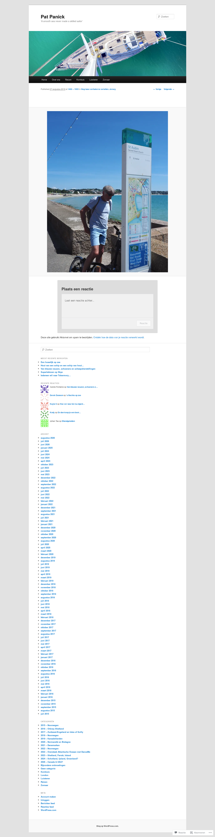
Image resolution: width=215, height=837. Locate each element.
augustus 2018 (48, 597)
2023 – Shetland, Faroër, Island (56, 755)
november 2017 (48, 623)
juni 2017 (45, 640)
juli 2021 (45, 517)
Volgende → (169, 89)
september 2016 (48, 670)
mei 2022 (45, 497)
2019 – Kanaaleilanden (51, 738)
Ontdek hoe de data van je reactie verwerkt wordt (118, 337)
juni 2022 (45, 494)
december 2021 (48, 507)
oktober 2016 (47, 667)
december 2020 (48, 527)
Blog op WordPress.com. (107, 826)
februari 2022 (47, 500)
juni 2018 (45, 603)
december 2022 (48, 477)
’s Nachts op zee (73, 395)
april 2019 (45, 574)
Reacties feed (47, 806)
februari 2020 (47, 554)
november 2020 (48, 530)
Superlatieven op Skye (52, 371)
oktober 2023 (47, 464)
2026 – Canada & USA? (52, 761)
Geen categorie (48, 768)
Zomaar (106, 79)
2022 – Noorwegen (50, 748)
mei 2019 (45, 570)
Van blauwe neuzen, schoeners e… (82, 386)
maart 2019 (46, 577)
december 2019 (48, 557)
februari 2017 (47, 653)
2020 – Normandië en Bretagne (56, 741)
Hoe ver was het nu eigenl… (72, 403)
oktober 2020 (47, 534)
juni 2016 (45, 680)
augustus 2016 (48, 673)
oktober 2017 (47, 627)
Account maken (48, 796)
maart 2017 (46, 650)
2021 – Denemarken (50, 745)
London (44, 775)
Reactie (143, 323)
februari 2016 (47, 693)
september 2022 (48, 484)
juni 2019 (45, 567)
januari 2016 (47, 697)
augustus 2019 (48, 560)
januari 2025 (47, 447)
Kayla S (53, 403)
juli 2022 (45, 490)
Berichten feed (48, 803)
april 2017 (45, 647)
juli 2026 (45, 441)
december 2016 (48, 660)
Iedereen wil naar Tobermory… (56, 375)
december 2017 (48, 620)
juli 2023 (45, 467)
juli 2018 (45, 600)
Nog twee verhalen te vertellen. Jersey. (98, 89)
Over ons (56, 79)
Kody (52, 412)
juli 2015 (45, 713)
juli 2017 (45, 637)
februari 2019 (47, 580)
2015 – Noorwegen (50, 725)
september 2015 (48, 707)
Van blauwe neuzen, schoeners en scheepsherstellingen (68, 368)
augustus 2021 (48, 514)
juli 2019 (45, 564)
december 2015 (48, 700)
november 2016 (48, 663)
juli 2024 (45, 451)
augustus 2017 (48, 633)
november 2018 (48, 587)
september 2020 (48, 537)
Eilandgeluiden (68, 421)
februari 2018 (47, 617)
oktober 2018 (47, 590)
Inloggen (45, 799)
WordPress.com (48, 810)
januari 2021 (47, 524)
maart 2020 (46, 550)
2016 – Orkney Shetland (52, 728)
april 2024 (45, 460)
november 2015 (48, 703)
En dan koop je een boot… (69, 412)
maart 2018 (46, 613)
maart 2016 (46, 690)
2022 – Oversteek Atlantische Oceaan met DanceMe (65, 751)
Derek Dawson (56, 395)
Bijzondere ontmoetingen (53, 765)
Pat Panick (53, 16)
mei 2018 (45, 607)
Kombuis (80, 79)
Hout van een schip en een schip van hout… (62, 365)
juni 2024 (45, 454)
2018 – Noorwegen (50, 735)
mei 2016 (45, 683)
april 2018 (45, 610)
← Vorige (157, 89)
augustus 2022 (48, 487)
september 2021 (48, 510)
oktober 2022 (47, 480)
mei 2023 (45, 474)
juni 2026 (45, 444)
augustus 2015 (48, 710)
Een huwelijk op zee (50, 362)
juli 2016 (45, 677)
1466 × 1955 (73, 89)
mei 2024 (45, 457)
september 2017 (48, 630)
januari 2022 (47, 504)
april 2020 (45, 547)
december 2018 (48, 584)
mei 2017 (45, 643)
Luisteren (93, 79)
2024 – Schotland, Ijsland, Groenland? (59, 758)
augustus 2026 (48, 437)
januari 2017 (47, 657)
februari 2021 (47, 520)
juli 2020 (45, 544)
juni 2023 (45, 470)
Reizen (68, 79)
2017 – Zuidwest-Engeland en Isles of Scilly (62, 731)
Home (44, 79)
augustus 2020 (48, 540)
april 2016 (45, 687)
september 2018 (48, 593)
